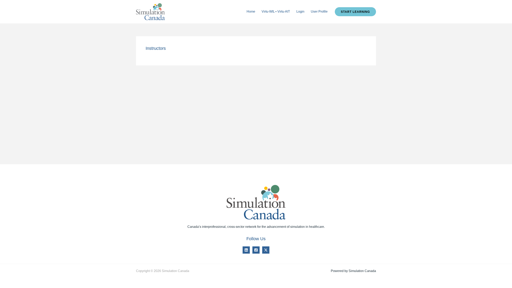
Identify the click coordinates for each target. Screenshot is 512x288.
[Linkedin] (246, 250)
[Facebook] (256, 250)
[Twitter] (265, 250)
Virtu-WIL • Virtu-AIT (276, 11)
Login (300, 11)
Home (251, 11)
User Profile (319, 11)
